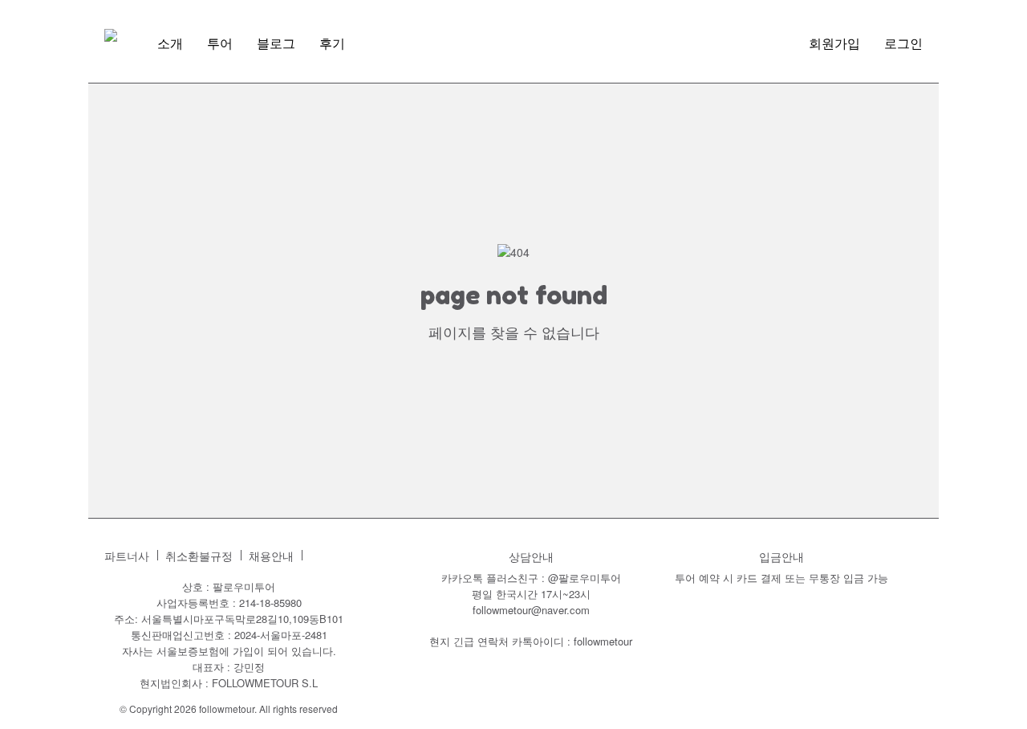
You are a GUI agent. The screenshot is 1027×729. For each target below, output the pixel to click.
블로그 (276, 43)
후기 (332, 43)
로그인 (903, 43)
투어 (220, 43)
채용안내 (271, 556)
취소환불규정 (199, 556)
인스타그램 (322, 555)
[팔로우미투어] (110, 35)
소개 (170, 43)
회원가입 (834, 43)
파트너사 (126, 556)
